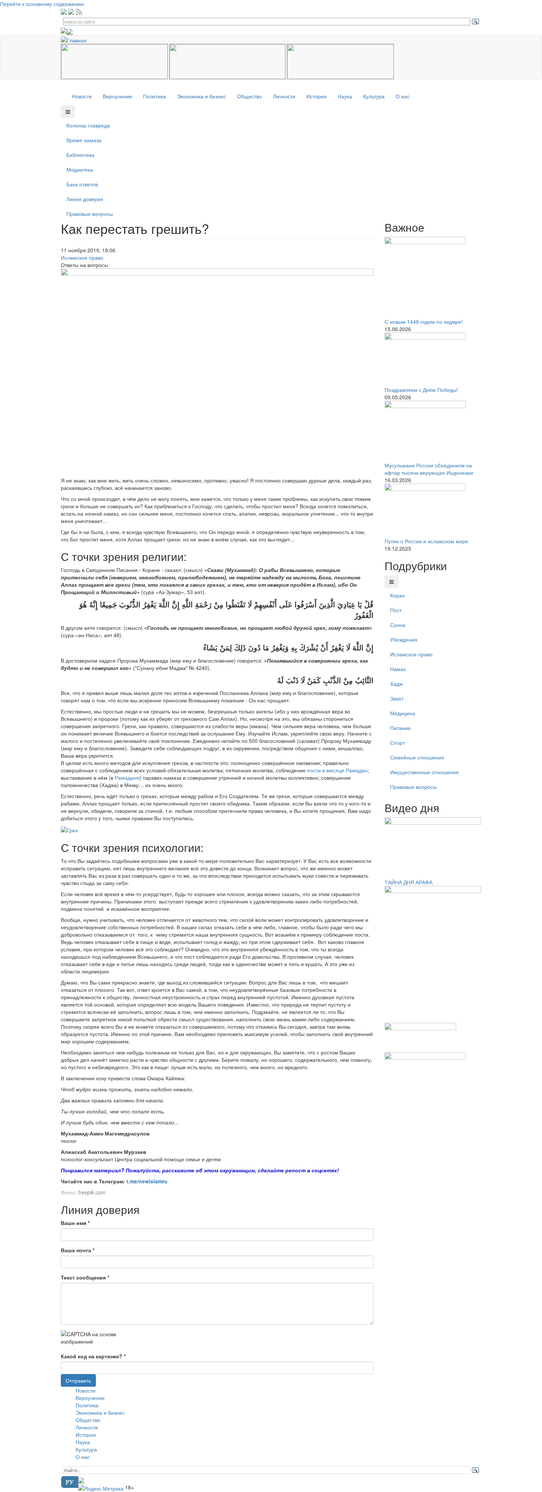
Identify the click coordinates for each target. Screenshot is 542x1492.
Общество (249, 96)
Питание (400, 727)
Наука (345, 96)
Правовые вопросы (89, 213)
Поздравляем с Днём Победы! (421, 389)
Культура (374, 96)
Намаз (398, 669)
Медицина (402, 713)
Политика (154, 96)
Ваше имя (75, 1222)
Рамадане (127, 777)
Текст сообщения (85, 1277)
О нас (403, 96)
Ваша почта (77, 1250)
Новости (82, 96)
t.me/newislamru (146, 1181)
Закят (396, 698)
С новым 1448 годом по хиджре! (424, 321)
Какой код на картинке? (93, 1356)
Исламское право (82, 257)
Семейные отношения (417, 757)
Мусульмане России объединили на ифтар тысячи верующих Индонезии (429, 468)
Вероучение (117, 96)
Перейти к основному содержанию (42, 3)
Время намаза (83, 140)
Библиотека (80, 154)
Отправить (78, 1380)
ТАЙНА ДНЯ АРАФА (408, 882)
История (316, 96)
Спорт (397, 742)
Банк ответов (82, 184)
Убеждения (403, 639)
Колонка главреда (88, 125)
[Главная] (76, 39)
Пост (396, 610)
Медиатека (79, 169)
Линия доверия (84, 199)
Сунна (397, 624)
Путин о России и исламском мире (426, 541)
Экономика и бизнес (201, 96)
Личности (284, 96)
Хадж (396, 683)
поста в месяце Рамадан (337, 770)
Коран (397, 595)
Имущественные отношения (424, 772)
